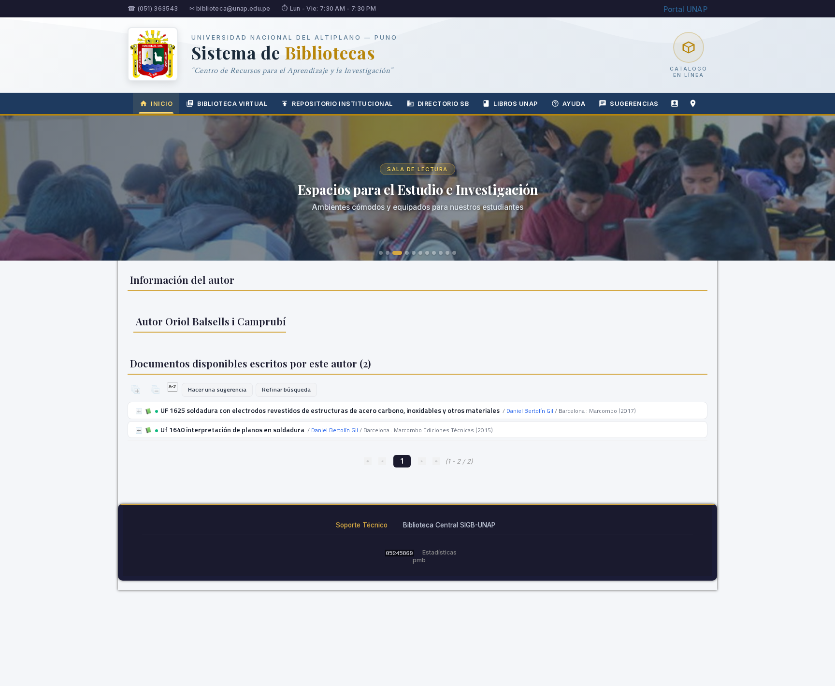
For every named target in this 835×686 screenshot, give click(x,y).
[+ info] (139, 411)
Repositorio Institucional (342, 103)
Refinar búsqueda (286, 389)
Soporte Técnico (362, 525)
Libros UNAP (515, 103)
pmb (419, 560)
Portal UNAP (685, 9)
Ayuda (574, 103)
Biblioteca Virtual (232, 103)
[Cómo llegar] (693, 103)
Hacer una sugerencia (217, 389)
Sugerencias (634, 103)
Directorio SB (443, 103)
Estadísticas (439, 552)
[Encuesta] (674, 103)
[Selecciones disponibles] (173, 389)
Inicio (162, 103)
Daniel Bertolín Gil (529, 410)
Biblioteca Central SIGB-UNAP (449, 525)
